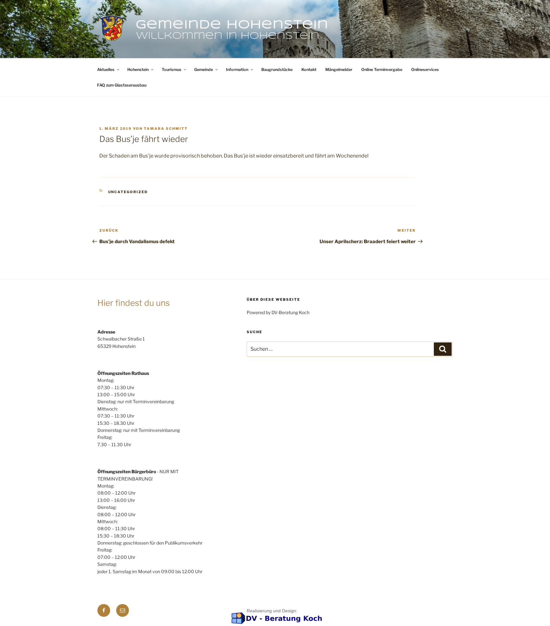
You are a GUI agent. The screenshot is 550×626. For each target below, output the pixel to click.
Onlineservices (425, 69)
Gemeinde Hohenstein (232, 25)
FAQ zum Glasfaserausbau (121, 85)
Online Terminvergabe (381, 69)
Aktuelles (106, 69)
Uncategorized (128, 192)
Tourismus (171, 69)
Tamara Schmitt (166, 128)
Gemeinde (203, 69)
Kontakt (308, 69)
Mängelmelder (338, 69)
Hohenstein (138, 69)
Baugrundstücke (277, 69)
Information (237, 69)
